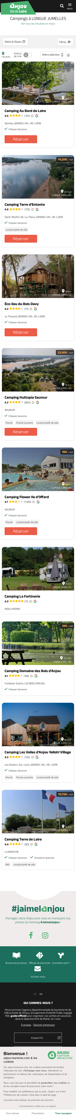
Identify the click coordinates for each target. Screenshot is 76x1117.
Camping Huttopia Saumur (26, 397)
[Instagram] (45, 936)
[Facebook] (30, 936)
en (41, 994)
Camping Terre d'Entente (25, 204)
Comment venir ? (61, 962)
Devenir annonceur (44, 1024)
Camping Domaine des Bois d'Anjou (33, 671)
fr (35, 994)
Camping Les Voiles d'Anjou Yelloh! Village (38, 752)
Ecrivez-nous (38, 976)
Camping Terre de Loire (23, 839)
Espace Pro (37, 1037)
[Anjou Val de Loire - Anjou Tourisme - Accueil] (18, 8)
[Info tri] (68, 55)
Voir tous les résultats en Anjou (38, 23)
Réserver (21, 139)
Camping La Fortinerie (22, 596)
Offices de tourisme (39, 962)
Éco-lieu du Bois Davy (22, 304)
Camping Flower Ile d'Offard (27, 497)
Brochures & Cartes (16, 962)
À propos (26, 1024)
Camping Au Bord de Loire (25, 111)
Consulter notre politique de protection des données (28, 1100)
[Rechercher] (61, 6)
